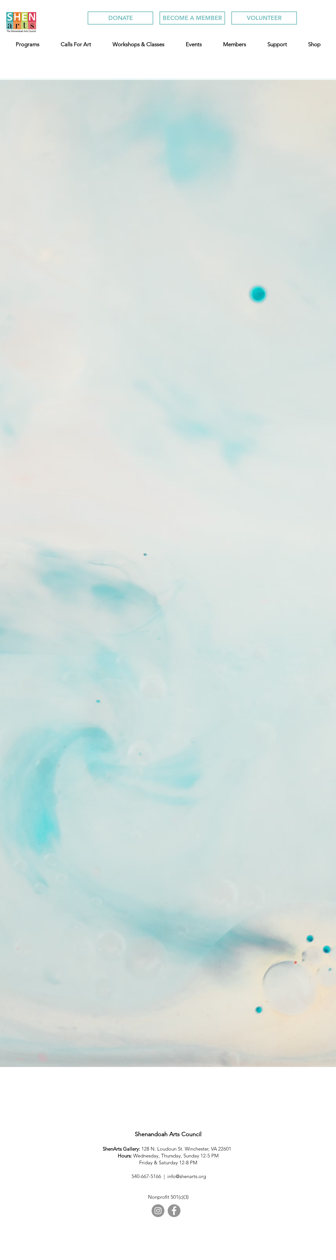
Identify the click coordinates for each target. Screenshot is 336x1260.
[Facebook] (174, 1210)
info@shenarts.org (186, 1176)
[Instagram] (158, 1210)
